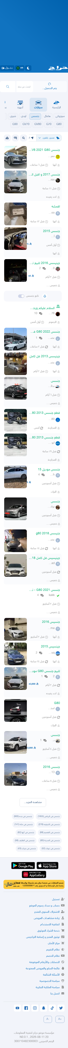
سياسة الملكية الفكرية (48, 987)
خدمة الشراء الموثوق (48, 931)
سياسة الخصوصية (50, 981)
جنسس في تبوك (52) (51, 848)
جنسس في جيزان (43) (27, 848)
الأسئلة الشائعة (51, 975)
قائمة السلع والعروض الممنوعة (43, 968)
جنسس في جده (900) (23, 816)
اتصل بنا (55, 993)
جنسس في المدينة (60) (50, 840)
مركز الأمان (54, 943)
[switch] (21, 296)
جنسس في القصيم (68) (50, 832)
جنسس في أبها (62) (26, 832)
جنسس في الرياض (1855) (49, 816)
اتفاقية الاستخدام (50, 924)
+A (60, 1019)
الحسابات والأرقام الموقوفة (44, 962)
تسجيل (56, 899)
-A (47, 1019)
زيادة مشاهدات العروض (47, 918)
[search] (8, 86)
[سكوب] (15, 137)
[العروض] (7, 138)
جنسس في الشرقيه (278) (49, 824)
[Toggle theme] (28, 68)
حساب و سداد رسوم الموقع (44, 905)
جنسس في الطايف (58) (24, 840)
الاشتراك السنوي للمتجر (47, 912)
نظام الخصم (53, 956)
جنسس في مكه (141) (23, 824)
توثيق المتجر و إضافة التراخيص (43, 937)
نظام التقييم (53, 949)
